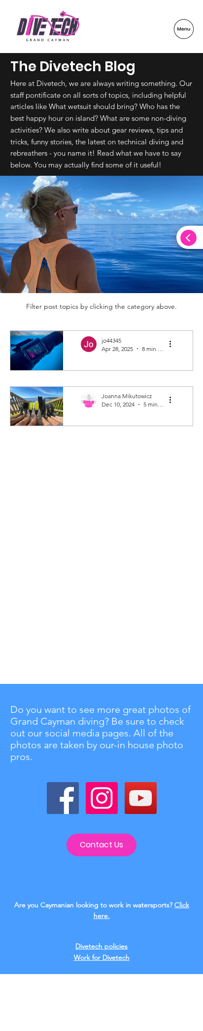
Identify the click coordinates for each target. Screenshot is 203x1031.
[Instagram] (102, 798)
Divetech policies (101, 946)
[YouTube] (141, 798)
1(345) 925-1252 (101, 1007)
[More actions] (173, 344)
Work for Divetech (102, 957)
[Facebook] (63, 798)
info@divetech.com (101, 1017)
